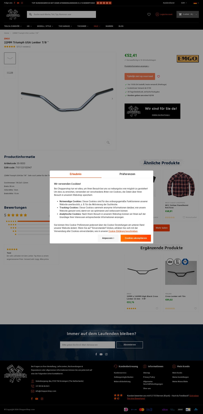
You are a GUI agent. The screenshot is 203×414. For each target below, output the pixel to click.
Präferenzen (127, 174)
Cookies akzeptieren (136, 238)
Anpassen (107, 238)
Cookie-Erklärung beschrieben (123, 231)
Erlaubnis (75, 174)
